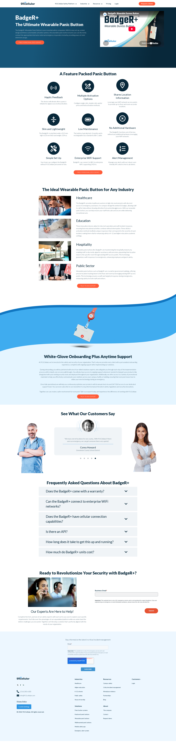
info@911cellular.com (27, 695)
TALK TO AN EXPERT (88, 286)
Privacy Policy (22, 701)
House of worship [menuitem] (80, 699)
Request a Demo (147, 4)
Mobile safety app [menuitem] (80, 726)
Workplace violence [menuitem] (109, 691)
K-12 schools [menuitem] (79, 691)
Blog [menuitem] (104, 699)
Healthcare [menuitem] (78, 683)
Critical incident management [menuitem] (112, 687)
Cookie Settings (24, 707)
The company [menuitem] (107, 710)
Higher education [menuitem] (80, 687)
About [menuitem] (105, 706)
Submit (151, 611)
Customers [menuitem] (136, 679)
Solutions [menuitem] (78, 706)
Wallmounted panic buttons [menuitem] (83, 722)
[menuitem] (65, 3)
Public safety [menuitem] (78, 695)
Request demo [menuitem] (107, 718)
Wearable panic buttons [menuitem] (82, 718)
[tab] (80, 458)
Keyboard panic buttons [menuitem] (82, 714)
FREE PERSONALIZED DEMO (30, 42)
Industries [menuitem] (78, 679)
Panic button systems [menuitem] (81, 710)
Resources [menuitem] (107, 679)
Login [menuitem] (133, 683)
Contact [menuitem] (105, 714)
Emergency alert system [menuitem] (82, 731)
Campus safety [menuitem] (107, 683)
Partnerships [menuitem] (107, 695)
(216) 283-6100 (25, 691)
